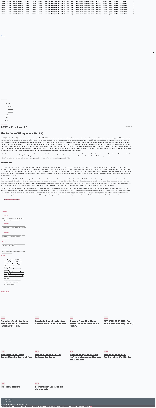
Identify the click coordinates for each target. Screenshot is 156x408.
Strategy (10, 112)
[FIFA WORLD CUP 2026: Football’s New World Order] (120, 339)
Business (7, 103)
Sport (6, 117)
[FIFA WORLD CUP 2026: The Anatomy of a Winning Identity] (120, 305)
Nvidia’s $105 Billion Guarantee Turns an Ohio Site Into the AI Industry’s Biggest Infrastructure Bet (14, 227)
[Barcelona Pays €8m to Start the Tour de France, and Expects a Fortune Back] (85, 339)
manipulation (15, 199)
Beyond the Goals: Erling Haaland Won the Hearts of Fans (16, 355)
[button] (153, 53)
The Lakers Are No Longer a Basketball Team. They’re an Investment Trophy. (14, 323)
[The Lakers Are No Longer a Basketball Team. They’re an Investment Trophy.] (16, 305)
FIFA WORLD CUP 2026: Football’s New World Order (117, 355)
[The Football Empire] (16, 371)
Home (2, 124)
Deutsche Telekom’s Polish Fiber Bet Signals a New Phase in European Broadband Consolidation (13, 236)
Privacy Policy (8, 399)
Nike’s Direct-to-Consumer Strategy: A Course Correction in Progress (14, 276)
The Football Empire (10, 387)
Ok (91, 406)
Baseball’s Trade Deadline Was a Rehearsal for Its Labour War (50, 322)
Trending (10, 109)
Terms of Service (8, 401)
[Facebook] (150, 53)
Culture (7, 120)
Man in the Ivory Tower (16, 272)
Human (7, 114)
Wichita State (4, 99)
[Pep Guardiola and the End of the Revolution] (51, 371)
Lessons (10, 106)
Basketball (7, 199)
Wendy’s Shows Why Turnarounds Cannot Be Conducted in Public (12, 282)
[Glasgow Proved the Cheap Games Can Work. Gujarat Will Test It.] (85, 305)
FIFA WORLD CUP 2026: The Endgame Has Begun (48, 355)
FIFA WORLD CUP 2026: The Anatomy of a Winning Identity (118, 322)
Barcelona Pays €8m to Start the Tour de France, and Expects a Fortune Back (85, 357)
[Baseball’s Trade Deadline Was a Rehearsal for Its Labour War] (51, 305)
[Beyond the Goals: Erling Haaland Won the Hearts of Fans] (16, 339)
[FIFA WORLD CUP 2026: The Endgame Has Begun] (51, 339)
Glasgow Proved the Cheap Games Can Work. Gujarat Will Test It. (84, 323)
